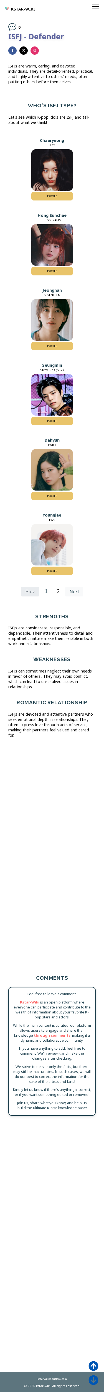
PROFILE (52, 196)
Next (74, 591)
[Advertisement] (52, 797)
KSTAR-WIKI (23, 9)
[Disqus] (52, 1191)
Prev (30, 591)
